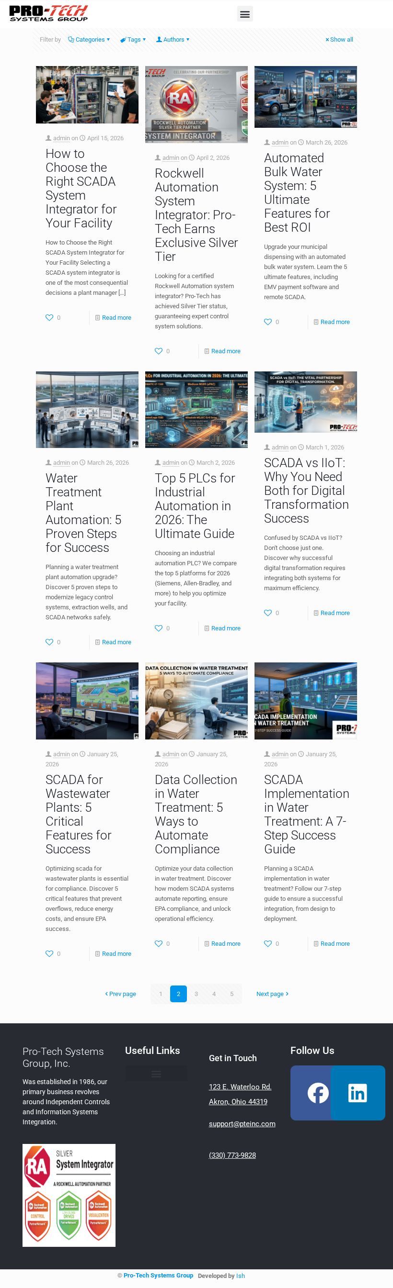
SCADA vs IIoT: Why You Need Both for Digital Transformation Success (306, 491)
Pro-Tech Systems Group (158, 1275)
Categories (90, 39)
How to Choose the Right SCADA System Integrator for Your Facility (81, 188)
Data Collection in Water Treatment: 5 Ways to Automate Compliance (196, 814)
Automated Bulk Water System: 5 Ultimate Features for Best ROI (297, 193)
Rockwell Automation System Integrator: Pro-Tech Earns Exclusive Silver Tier (196, 215)
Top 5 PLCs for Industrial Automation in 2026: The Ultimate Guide (195, 506)
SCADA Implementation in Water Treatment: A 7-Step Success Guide (306, 814)
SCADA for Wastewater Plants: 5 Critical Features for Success (79, 814)
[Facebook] (317, 1092)
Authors (174, 39)
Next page (270, 993)
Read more (116, 317)
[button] (245, 14)
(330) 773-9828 (232, 1155)
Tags (134, 39)
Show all (341, 39)
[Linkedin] (358, 1092)
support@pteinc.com (242, 1124)
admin (61, 138)
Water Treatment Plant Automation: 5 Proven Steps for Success (83, 513)
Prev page (122, 993)
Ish (240, 1275)
